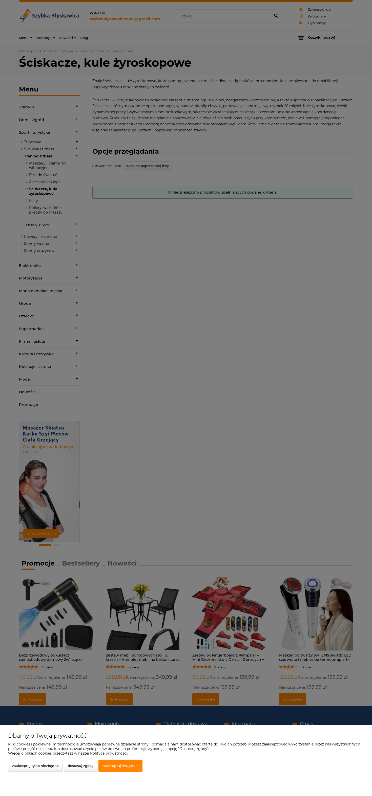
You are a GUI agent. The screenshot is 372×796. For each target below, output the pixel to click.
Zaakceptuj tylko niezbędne (35, 766)
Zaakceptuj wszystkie (120, 766)
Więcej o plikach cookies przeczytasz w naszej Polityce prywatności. (68, 753)
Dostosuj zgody (80, 766)
